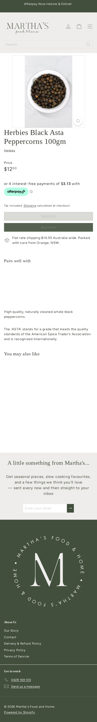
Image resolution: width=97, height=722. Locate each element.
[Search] (88, 44)
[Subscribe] (70, 508)
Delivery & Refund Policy (22, 643)
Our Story (11, 630)
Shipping (30, 205)
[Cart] (79, 26)
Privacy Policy (15, 650)
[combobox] (48, 44)
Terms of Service (16, 656)
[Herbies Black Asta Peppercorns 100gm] (48, 285)
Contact (10, 637)
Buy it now (48, 227)
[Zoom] (78, 121)
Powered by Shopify (19, 712)
